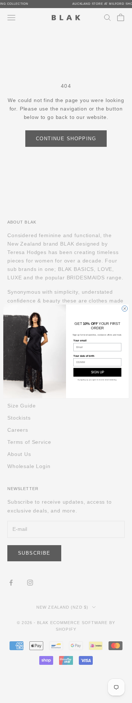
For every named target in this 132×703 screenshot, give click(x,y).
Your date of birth (84, 356)
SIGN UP (97, 372)
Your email (79, 341)
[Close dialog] (124, 308)
